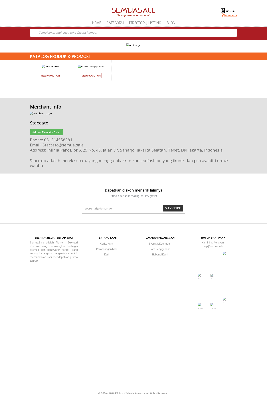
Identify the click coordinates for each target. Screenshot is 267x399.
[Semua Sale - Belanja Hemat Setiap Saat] (133, 12)
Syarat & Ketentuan (160, 243)
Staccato (39, 123)
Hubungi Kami (160, 254)
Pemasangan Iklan (107, 249)
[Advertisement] (133, 361)
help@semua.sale (213, 246)
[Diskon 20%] (50, 66)
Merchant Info (45, 106)
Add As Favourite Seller (46, 132)
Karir (107, 254)
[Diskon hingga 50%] (91, 66)
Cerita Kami (107, 243)
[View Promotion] (50, 79)
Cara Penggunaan (160, 249)
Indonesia (230, 15)
